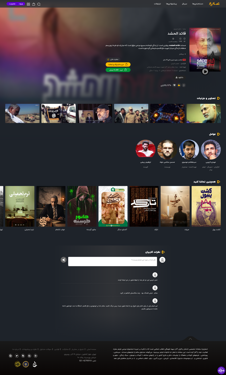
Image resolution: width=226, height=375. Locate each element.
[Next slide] (8, 207)
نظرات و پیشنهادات (29, 349)
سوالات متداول (45, 349)
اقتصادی (173, 358)
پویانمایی (204, 355)
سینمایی (117, 352)
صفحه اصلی (91, 349)
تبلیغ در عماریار (78, 349)
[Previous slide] (217, 207)
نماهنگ (183, 355)
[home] (214, 4)
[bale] (22, 356)
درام (150, 358)
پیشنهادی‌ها (171, 3)
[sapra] (25, 364)
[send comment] (64, 260)
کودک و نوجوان (135, 355)
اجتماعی (198, 358)
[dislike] (174, 85)
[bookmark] (195, 189)
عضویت (12, 3)
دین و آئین (158, 358)
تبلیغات (157, 3)
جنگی (151, 70)
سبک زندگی (124, 355)
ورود (21, 3)
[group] (204, 113)
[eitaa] (29, 356)
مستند (175, 70)
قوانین (56, 349)
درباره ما (15, 349)
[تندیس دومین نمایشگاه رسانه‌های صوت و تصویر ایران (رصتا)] (18, 364)
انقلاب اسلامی (142, 358)
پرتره (156, 70)
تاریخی (166, 358)
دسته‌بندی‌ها (197, 3)
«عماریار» (204, 349)
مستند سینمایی (166, 70)
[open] (206, 206)
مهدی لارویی (175, 63)
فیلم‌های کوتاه (193, 355)
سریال (184, 3)
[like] (179, 85)
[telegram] (16, 356)
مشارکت (65, 349)
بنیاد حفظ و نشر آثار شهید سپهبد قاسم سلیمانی (162, 67)
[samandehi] (35, 364)
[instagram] (10, 356)
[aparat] (35, 356)
